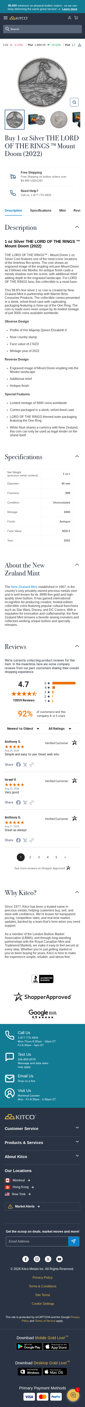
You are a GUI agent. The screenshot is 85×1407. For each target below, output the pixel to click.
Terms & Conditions (42, 1286)
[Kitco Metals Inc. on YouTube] (59, 1259)
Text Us (24, 1054)
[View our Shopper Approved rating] (42, 996)
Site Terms (42, 1295)
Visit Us (24, 1090)
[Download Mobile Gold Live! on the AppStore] (56, 1346)
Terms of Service (45, 1320)
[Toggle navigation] (77, 227)
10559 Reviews (27, 700)
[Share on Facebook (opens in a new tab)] (18, 765)
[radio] (62, 683)
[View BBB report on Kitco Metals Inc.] (42, 979)
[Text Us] (10, 1060)
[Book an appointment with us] (10, 1094)
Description (13, 210)
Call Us (24, 1032)
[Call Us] (10, 1038)
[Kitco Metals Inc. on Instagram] (37, 1259)
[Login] (70, 17)
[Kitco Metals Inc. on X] (48, 1259)
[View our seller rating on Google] (42, 1014)
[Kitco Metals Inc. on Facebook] (25, 1259)
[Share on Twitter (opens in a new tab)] (25, 764)
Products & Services (24, 1142)
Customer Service (21, 1128)
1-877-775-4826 (41, 195)
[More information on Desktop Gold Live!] (30, 1372)
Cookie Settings (42, 1303)
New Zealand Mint (24, 587)
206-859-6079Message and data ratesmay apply (33, 1063)
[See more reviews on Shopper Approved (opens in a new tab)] (31, 765)
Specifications (40, 210)
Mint (62, 210)
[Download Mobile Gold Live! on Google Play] (29, 1346)
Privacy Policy (42, 1277)
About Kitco (16, 1156)
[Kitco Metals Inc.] (20, 1116)
